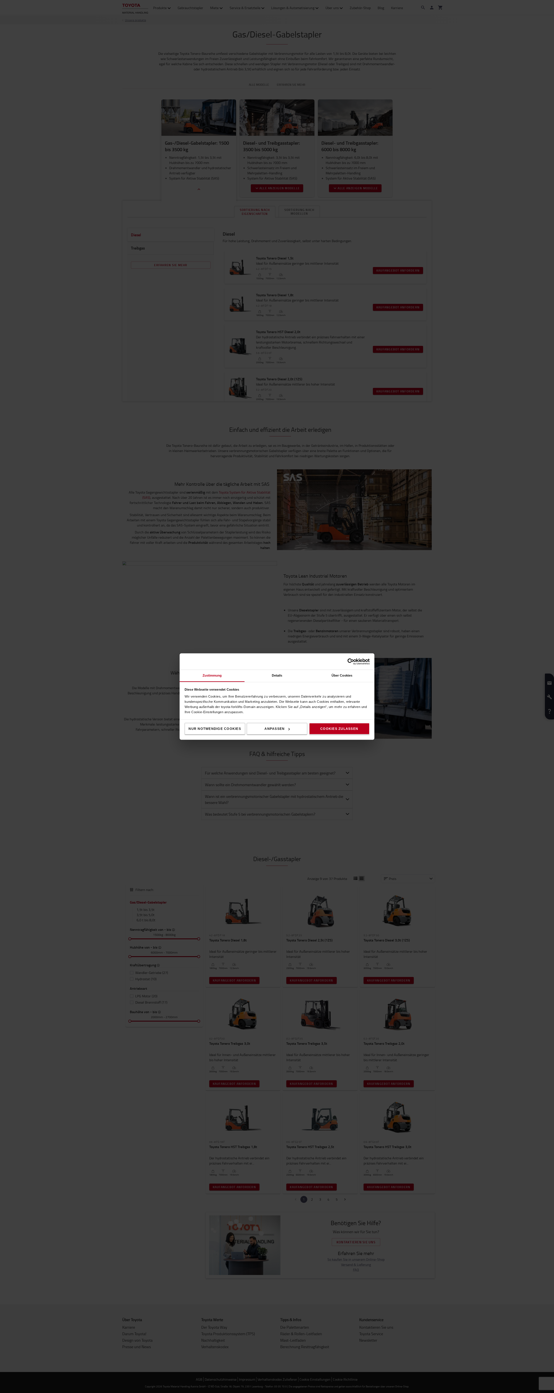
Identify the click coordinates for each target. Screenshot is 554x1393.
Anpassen (274, 729)
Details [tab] (277, 675)
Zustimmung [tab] (212, 675)
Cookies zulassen (339, 729)
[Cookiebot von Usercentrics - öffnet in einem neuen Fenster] (351, 661)
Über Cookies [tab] (342, 675)
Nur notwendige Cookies (214, 729)
